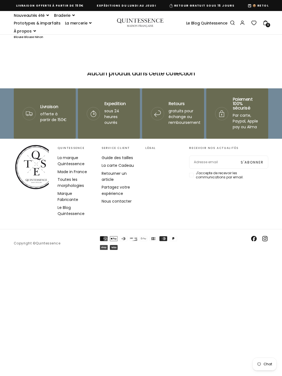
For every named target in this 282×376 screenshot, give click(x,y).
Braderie (62, 15)
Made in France (72, 172)
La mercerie (76, 23)
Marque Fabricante (68, 196)
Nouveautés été (29, 15)
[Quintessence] (36, 167)
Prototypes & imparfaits (37, 23)
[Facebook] (254, 238)
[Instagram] (265, 238)
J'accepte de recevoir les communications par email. (219, 175)
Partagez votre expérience (116, 190)
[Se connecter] (242, 23)
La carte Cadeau (118, 165)
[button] (232, 23)
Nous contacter (117, 201)
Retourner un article (114, 176)
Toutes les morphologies (71, 182)
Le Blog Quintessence (206, 23)
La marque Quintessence (71, 161)
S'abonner (252, 162)
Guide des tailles (117, 157)
